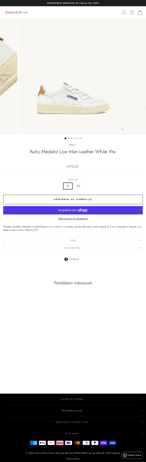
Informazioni (72, 410)
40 (78, 186)
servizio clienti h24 (72, 422)
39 (67, 186)
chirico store (72, 399)
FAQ (73, 240)
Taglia (73, 179)
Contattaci (73, 247)
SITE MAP (72, 433)
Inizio (72, 144)
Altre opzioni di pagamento (73, 218)
